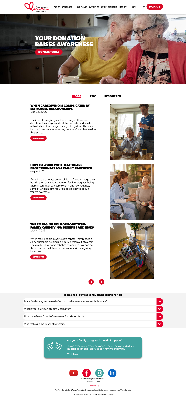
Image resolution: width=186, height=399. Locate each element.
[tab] (76, 96)
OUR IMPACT (82, 7)
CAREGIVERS (67, 7)
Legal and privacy (93, 386)
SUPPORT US (94, 7)
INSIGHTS (123, 7)
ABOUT (57, 7)
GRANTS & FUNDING (109, 7)
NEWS (134, 7)
